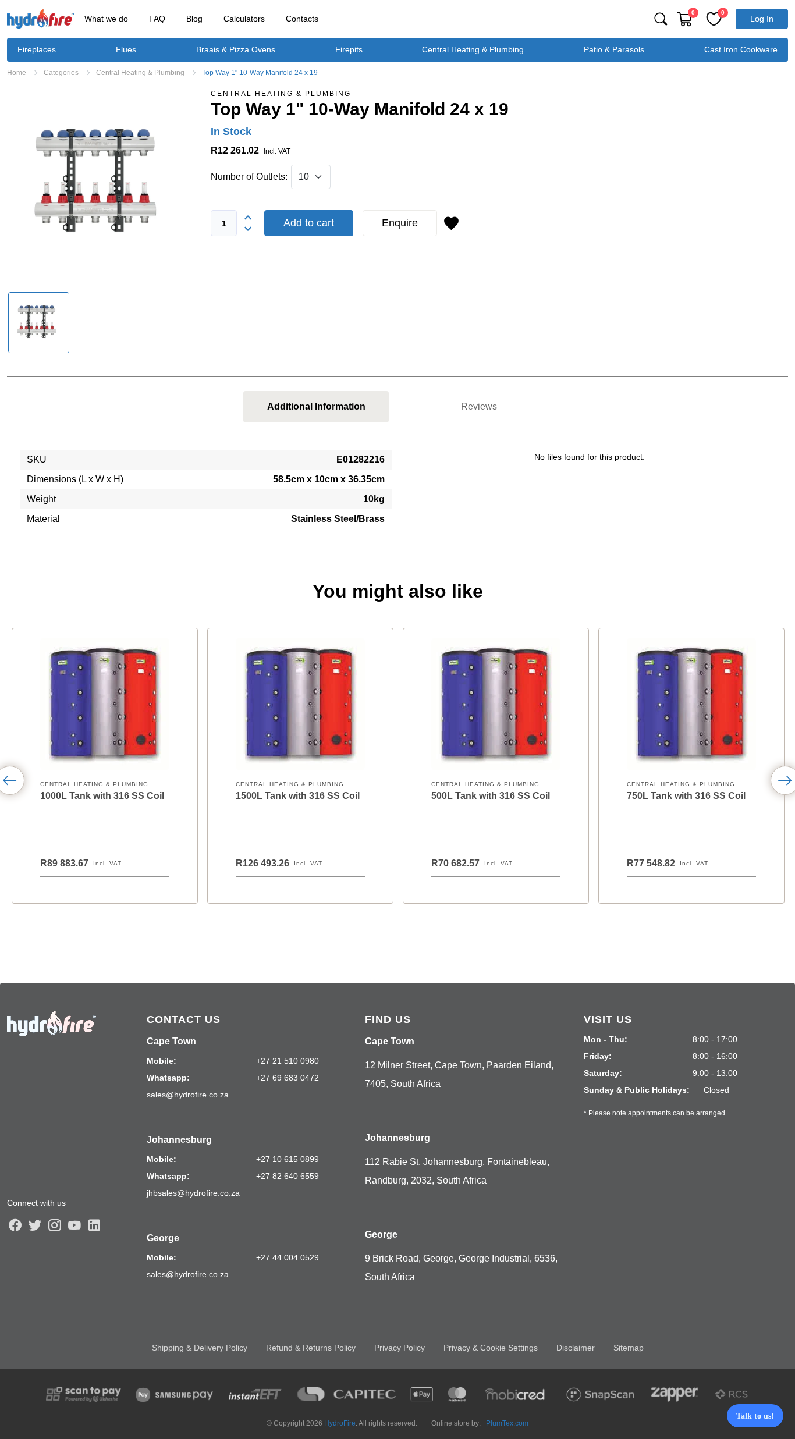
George (163, 1238)
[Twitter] (35, 1225)
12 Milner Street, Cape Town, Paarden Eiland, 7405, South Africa (459, 1074)
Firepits (349, 49)
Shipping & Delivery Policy (199, 1347)
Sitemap (628, 1347)
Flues (126, 49)
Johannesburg (179, 1140)
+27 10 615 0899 (287, 1159)
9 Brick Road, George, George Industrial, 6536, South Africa (461, 1267)
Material (43, 519)
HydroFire (340, 1423)
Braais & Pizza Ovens (235, 49)
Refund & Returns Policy (311, 1347)
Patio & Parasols (614, 49)
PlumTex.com (507, 1423)
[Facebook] (15, 1225)
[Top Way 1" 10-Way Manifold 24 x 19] (102, 183)
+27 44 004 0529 (287, 1257)
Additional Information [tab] (316, 406)
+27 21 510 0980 (287, 1060)
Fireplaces (36, 49)
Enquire (400, 223)
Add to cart (308, 223)
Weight (41, 499)
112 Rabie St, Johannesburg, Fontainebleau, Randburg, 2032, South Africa (457, 1171)
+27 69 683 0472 (287, 1077)
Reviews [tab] (479, 406)
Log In (761, 18)
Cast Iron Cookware (741, 49)
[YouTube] (74, 1225)
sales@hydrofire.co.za (188, 1094)
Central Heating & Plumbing (473, 49)
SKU (37, 459)
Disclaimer (575, 1347)
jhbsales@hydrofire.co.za (193, 1193)
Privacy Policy (399, 1347)
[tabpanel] (397, 494)
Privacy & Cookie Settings (490, 1347)
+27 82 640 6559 (287, 1176)
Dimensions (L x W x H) (75, 479)
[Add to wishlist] (451, 223)
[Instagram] (55, 1225)
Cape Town (171, 1041)
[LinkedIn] (94, 1225)
